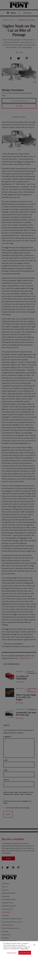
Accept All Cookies (24, 952)
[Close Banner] (34, 945)
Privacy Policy (24, 948)
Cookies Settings (11, 952)
